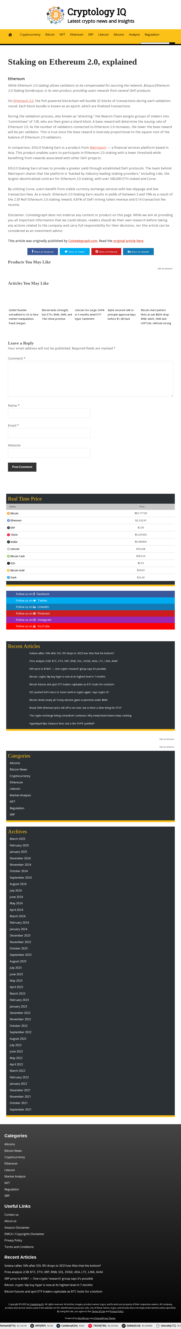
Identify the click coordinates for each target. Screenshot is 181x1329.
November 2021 (20, 1097)
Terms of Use (98, 1311)
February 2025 (19, 845)
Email (13, 425)
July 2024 (16, 890)
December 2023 (20, 935)
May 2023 (16, 981)
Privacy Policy (13, 1240)
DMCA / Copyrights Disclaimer (24, 1234)
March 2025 (17, 839)
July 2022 (16, 1045)
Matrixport (98, 147)
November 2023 (20, 942)
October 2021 (19, 1103)
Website (14, 445)
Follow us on (32, 594)
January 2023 (18, 1006)
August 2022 (18, 1039)
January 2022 (18, 1084)
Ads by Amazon (165, 268)
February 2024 (19, 922)
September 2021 (20, 1109)
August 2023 (18, 961)
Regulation (152, 34)
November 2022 (20, 1019)
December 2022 (20, 1013)
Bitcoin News (18, 769)
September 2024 (20, 878)
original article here (128, 241)
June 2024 (16, 897)
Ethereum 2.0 (23, 101)
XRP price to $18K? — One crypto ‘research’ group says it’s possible (48, 1278)
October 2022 (19, 1026)
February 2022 (19, 1077)
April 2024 (16, 910)
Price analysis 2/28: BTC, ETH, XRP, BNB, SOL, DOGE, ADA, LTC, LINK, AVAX (53, 1272)
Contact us (11, 1215)
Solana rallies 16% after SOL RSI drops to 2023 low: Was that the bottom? (52, 1266)
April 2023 (16, 987)
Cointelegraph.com (82, 241)
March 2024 (17, 916)
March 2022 (17, 1071)
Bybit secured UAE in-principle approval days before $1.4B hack (122, 314)
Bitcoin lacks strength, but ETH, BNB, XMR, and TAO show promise (57, 314)
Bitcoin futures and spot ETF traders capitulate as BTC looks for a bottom (53, 1291)
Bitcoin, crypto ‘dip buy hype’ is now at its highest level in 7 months (48, 1285)
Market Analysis (20, 795)
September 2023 (20, 955)
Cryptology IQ (97, 12)
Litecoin (103, 34)
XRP (90, 34)
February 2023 (19, 1000)
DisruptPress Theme (105, 1318)
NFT (62, 34)
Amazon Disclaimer (17, 1228)
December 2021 (20, 1090)
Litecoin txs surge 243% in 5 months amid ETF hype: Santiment (89, 314)
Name (14, 405)
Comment (17, 358)
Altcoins (119, 34)
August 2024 (18, 884)
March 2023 (17, 993)
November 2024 (20, 865)
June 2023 (16, 974)
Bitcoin (50, 34)
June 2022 (16, 1051)
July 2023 (16, 968)
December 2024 (20, 858)
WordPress (83, 1318)
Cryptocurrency (30, 34)
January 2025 (18, 852)
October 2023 (19, 948)
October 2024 (19, 871)
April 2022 (16, 1064)
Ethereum (76, 34)
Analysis (134, 34)
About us (10, 1221)
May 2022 (16, 1058)
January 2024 (18, 929)
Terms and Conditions (19, 1247)
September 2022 (20, 1032)
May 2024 (16, 903)
